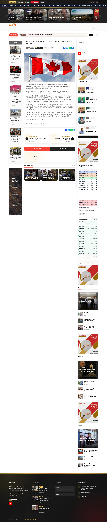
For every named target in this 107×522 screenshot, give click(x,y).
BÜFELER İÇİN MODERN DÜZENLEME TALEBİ (15, 157)
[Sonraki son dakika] (97, 35)
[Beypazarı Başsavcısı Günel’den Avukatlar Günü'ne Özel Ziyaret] (80, 465)
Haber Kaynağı (37, 148)
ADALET (50, 29)
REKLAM (65, 29)
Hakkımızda (58, 491)
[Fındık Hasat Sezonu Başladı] (80, 383)
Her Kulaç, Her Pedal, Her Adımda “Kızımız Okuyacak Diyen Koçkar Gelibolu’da (15, 120)
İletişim (21, 2)
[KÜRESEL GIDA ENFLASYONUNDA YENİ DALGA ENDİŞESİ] (80, 396)
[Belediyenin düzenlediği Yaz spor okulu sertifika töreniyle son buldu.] (80, 320)
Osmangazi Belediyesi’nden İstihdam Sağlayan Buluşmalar (91, 388)
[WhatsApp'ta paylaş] (70, 48)
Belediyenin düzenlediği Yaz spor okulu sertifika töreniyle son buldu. (91, 320)
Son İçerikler (62, 148)
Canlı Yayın (35, 2)
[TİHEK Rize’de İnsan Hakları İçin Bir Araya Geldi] (80, 451)
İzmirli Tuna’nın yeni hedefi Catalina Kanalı (87, 302)
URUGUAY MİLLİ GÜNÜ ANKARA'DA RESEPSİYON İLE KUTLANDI (15, 139)
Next (97, 301)
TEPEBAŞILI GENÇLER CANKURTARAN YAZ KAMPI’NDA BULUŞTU (89, 327)
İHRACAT (28, 29)
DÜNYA (42, 123)
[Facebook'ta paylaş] (64, 48)
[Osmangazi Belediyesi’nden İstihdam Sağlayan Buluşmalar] (80, 389)
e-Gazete (43, 2)
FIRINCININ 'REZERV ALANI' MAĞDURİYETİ (40, 35)
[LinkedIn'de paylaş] (72, 48)
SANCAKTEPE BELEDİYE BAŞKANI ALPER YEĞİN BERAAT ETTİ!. (86, 439)
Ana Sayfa (58, 487)
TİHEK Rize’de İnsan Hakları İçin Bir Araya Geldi (91, 451)
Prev (79, 301)
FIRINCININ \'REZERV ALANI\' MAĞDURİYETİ (44, 509)
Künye (28, 2)
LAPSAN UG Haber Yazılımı (31, 519)
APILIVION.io (4, 5)
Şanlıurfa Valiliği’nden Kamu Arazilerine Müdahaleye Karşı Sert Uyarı (90, 457)
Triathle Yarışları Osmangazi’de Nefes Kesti (91, 313)
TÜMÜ (94, 29)
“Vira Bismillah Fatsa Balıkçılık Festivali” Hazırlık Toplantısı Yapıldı (87, 370)
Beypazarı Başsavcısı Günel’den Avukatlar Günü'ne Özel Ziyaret (89, 464)
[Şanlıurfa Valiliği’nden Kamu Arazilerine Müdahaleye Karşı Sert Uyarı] (80, 458)
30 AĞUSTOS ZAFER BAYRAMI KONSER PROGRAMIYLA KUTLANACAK (15, 77)
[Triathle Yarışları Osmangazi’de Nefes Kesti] (80, 314)
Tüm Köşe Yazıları (87, 136)
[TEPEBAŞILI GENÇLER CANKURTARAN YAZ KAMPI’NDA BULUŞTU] (80, 327)
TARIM (43, 29)
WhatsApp (83, 496)
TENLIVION (11, 519)
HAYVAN (36, 29)
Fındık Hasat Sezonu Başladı (89, 382)
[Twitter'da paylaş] (67, 48)
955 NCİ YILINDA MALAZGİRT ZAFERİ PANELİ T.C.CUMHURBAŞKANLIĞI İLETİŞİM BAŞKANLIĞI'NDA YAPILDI (16, 98)
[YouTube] (97, 2)
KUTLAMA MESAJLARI (83, 29)
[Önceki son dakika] (94, 35)
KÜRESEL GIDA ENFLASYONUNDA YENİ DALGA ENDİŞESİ (90, 395)
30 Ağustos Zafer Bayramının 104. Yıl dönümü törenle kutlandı (15, 57)
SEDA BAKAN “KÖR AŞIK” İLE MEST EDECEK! (45, 499)
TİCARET (57, 29)
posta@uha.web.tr (85, 492)
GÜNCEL (73, 29)
